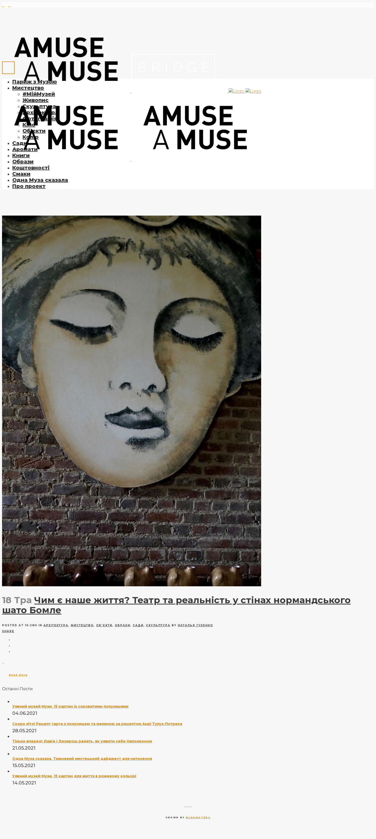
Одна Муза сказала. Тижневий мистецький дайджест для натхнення (82, 758)
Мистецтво (82, 625)
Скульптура (158, 625)
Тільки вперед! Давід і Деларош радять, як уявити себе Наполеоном (82, 741)
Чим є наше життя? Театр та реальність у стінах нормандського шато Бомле (176, 604)
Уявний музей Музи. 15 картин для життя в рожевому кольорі (74, 776)
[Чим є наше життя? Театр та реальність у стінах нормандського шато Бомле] (131, 585)
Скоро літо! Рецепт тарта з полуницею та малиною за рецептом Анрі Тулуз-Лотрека (97, 723)
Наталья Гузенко (195, 625)
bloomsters (198, 817)
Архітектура (55, 625)
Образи (122, 625)
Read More (18, 674)
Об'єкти (104, 625)
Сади (138, 625)
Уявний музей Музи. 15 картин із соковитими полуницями (70, 706)
